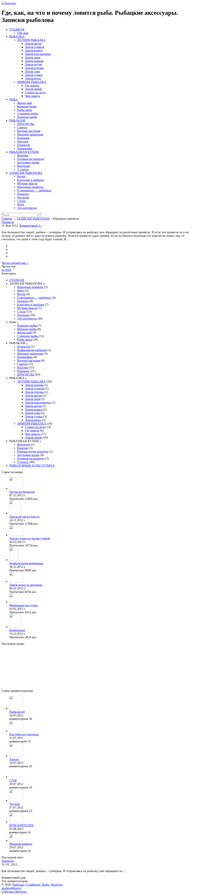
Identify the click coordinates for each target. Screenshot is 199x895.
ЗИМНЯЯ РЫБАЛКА (31, 82)
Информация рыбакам (32, 350)
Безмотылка (17, 630)
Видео (21, 176)
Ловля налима (34, 61)
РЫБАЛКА (16, 36)
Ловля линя (32, 57)
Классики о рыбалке (30, 180)
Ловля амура (33, 43)
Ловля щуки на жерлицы (25, 584)
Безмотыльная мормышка (26, 563)
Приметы (8, 222)
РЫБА (13, 99)
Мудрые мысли (27, 183)
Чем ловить (32, 96)
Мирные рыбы (27, 106)
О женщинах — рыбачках (34, 190)
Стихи (21, 201)
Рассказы (23, 197)
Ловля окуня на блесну (24, 516)
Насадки (22, 141)
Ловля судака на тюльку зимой (29, 538)
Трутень (14, 804)
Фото (20, 204)
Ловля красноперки (38, 54)
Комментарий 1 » (30, 225)
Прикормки (24, 148)
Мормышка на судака (23, 605)
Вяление (22, 155)
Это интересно (27, 208)
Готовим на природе (30, 159)
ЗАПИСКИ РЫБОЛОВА (25, 173)
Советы (22, 127)
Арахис (14, 759)
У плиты (23, 169)
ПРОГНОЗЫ (25, 124)
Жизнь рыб (24, 103)
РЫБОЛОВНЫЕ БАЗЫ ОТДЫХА (32, 465)
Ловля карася (33, 50)
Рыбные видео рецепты (32, 451)
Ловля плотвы (34, 68)
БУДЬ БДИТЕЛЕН (21, 825)
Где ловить (32, 85)
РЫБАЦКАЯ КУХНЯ (24, 152)
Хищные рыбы (27, 117)
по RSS (6, 270)
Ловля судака (33, 75)
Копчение (23, 166)
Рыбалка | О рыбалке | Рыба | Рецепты (37, 884)
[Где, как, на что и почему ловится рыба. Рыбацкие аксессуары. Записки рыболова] (9, 3)
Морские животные (30, 134)
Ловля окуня (33, 64)
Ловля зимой (33, 89)
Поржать (23, 194)
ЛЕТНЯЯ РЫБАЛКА (31, 40)
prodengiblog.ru (11, 888)
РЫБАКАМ (17, 120)
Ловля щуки (33, 78)
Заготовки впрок (28, 162)
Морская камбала (20, 843)
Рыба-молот (17, 711)
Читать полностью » (15, 263)
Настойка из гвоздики (24, 734)
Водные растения (28, 131)
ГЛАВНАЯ (16, 29)
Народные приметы (30, 187)
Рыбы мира (24, 110)
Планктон (23, 145)
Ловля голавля (34, 47)
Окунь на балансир (22, 491)
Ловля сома (32, 71)
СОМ (13, 780)
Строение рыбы (27, 113)
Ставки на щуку (35, 92)
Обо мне (22, 33)
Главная (7, 218)
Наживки (23, 138)
